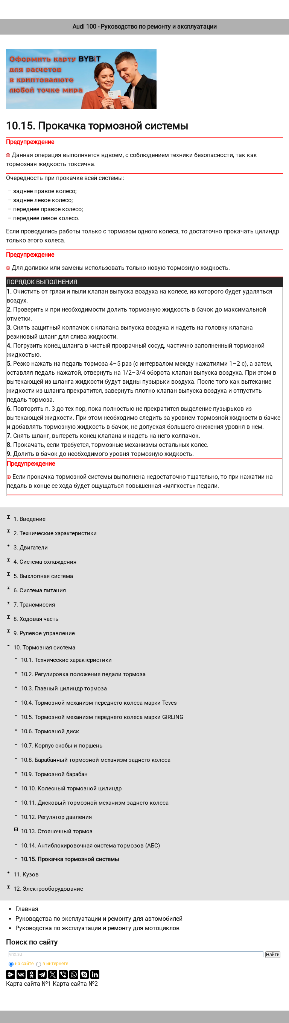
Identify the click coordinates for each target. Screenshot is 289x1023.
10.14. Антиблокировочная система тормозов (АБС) (90, 845)
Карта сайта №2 (75, 983)
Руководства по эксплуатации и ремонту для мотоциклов (97, 928)
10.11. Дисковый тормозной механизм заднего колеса (95, 802)
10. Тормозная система (44, 647)
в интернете (55, 963)
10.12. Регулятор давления (56, 817)
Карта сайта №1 (28, 983)
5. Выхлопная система (43, 576)
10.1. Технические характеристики (66, 660)
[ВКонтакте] (21, 974)
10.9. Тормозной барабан (54, 774)
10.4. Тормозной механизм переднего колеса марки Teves (99, 702)
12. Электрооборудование (48, 888)
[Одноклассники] (31, 974)
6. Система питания (40, 590)
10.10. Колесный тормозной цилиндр (71, 788)
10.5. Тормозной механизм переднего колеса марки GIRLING (102, 717)
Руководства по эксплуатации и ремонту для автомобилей (99, 918)
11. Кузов (26, 874)
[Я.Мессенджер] (10, 974)
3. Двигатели (31, 547)
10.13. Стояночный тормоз (57, 831)
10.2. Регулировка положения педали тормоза (83, 674)
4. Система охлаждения (45, 561)
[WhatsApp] (73, 974)
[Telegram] (42, 974)
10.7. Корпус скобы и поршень (61, 745)
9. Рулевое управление (44, 633)
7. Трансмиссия (34, 604)
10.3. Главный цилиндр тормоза (64, 688)
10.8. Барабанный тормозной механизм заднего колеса (95, 760)
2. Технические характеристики (55, 533)
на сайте (24, 963)
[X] (52, 974)
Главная (26, 909)
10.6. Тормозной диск (50, 731)
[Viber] (63, 974)
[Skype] (84, 974)
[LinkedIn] (94, 974)
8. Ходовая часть (36, 619)
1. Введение (30, 519)
